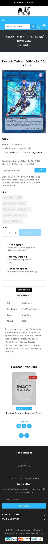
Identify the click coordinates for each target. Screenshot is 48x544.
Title (4, 192)
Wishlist (30, 2)
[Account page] (38, 26)
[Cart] (44, 26)
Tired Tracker (24, 45)
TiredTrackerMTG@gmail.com (24, 478)
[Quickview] (18, 426)
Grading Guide (34, 152)
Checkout (19, 2)
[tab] (24, 290)
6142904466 (24, 465)
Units (4, 228)
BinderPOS (38, 533)
